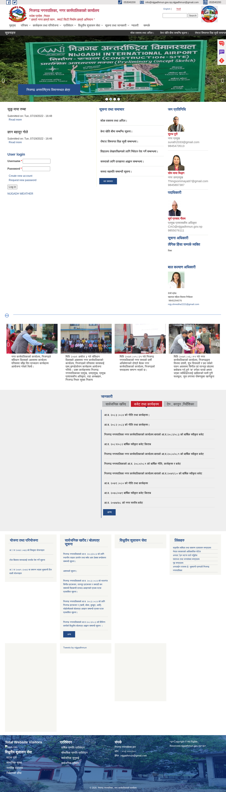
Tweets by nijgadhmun (75, 647)
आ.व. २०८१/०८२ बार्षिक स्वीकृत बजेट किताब (127, 444)
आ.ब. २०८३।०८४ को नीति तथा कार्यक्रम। (127, 415)
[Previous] (3, 80)
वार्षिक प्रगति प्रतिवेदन (73, 747)
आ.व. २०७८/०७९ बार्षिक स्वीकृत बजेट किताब (127, 493)
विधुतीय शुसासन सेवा (89, 25)
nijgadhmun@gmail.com (134, 755)
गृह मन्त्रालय (178, 563)
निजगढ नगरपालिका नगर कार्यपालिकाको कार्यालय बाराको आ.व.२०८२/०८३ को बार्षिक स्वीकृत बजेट (154, 434)
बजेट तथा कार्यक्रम (146, 404)
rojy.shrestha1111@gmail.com (183, 304)
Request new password (22, 180)
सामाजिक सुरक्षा (14, 762)
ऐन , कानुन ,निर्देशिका (180, 404)
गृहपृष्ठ (12, 25)
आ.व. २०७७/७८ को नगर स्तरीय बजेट (123, 502)
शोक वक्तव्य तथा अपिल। (130, 32)
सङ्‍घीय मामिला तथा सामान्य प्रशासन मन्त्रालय (192, 547)
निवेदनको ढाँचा (14, 773)
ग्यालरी (134, 25)
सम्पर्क (146, 25)
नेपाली (178, 9)
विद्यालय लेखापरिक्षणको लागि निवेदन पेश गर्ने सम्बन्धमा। (129, 151)
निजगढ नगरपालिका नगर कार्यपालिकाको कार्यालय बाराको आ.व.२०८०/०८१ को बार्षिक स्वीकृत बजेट (154, 454)
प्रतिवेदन (68, 25)
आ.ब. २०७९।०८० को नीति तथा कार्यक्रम (126, 483)
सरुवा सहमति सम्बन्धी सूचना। (116, 171)
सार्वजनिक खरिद (116, 404)
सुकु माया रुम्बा (16, 109)
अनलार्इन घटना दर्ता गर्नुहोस (185, 555)
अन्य (109, 512)
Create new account (20, 175)
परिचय (24, 25)
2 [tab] (110, 99)
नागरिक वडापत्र (14, 768)
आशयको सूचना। (70, 571)
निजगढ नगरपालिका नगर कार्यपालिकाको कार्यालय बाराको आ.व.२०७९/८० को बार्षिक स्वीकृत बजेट (153, 473)
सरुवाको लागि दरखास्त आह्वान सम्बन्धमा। (122, 161)
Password (14, 168)
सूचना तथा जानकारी (115, 25)
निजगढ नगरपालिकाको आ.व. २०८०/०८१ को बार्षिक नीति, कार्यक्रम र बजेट (142, 463)
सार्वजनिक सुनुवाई (70, 758)
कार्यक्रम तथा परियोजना (45, 25)
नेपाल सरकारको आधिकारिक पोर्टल (187, 551)
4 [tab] (118, 99)
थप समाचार (108, 181)
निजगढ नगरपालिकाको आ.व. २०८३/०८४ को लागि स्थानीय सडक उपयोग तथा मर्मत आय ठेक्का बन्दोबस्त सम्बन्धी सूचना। (84, 558)
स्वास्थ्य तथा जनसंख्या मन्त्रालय (186, 559)
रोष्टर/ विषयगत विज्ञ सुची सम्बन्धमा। (199, 32)
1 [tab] (106, 99)
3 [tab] (114, 99)
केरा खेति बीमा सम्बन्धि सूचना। (162, 32)
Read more (15, 119)
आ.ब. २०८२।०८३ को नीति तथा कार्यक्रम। (127, 424)
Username (14, 161)
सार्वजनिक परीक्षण (70, 763)
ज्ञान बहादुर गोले (17, 132)
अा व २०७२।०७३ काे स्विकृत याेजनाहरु (27, 550)
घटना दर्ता (11, 757)
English (166, 9)
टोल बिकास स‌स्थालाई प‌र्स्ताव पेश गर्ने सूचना (27, 560)
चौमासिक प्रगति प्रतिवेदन (74, 752)
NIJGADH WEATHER (20, 193)
